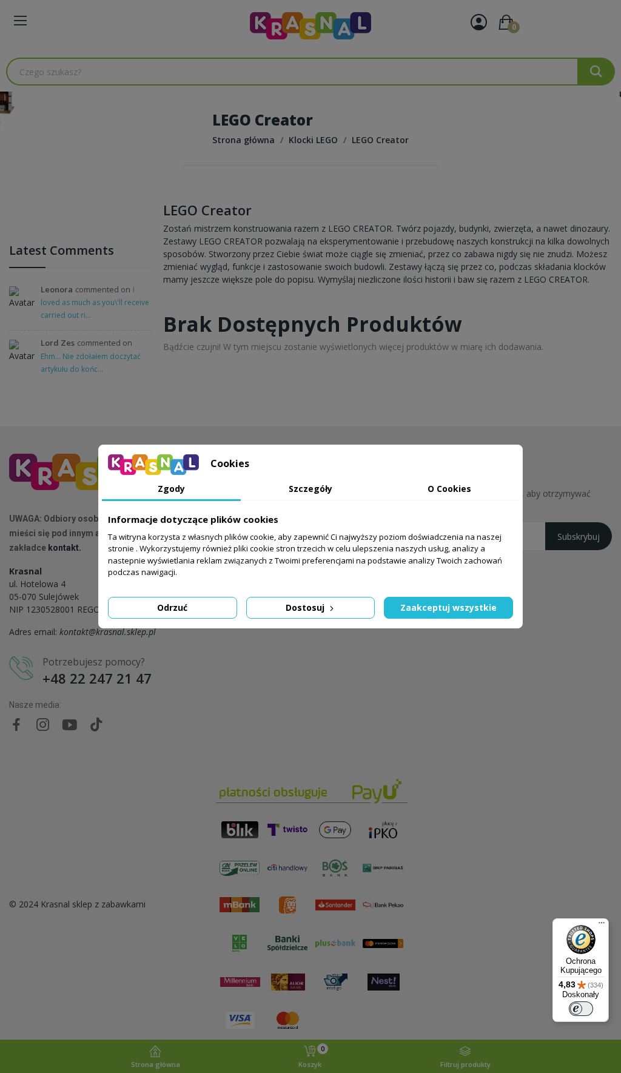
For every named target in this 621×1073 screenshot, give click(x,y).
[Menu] (601, 925)
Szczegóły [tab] (310, 488)
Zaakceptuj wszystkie (448, 607)
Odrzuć (172, 607)
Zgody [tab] (171, 488)
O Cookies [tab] (449, 488)
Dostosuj (306, 607)
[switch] (581, 1008)
